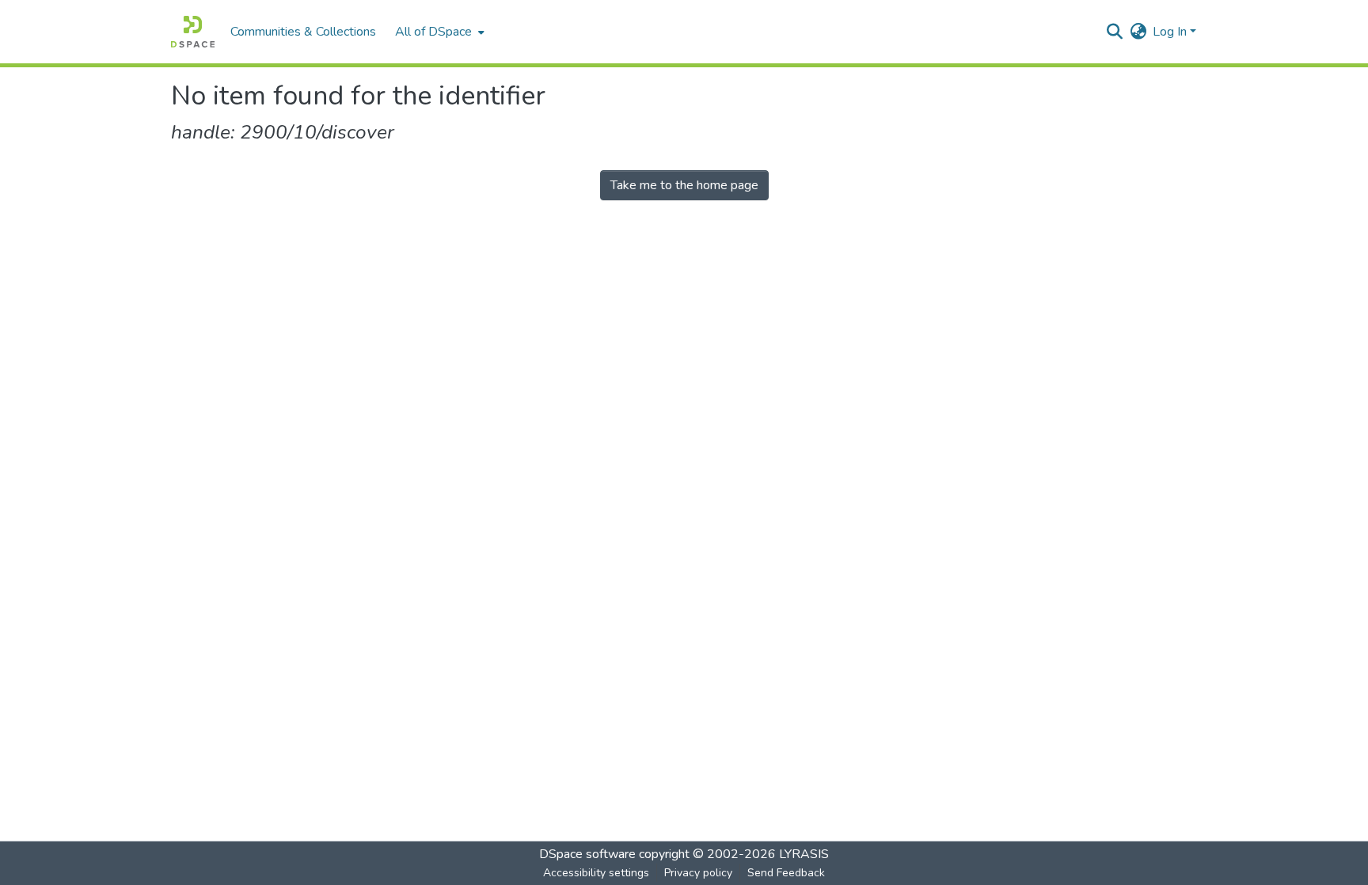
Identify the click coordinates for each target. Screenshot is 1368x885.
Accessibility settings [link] (596, 872)
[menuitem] (438, 31)
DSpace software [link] (587, 854)
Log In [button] (1171, 31)
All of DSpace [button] (433, 31)
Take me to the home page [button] (684, 185)
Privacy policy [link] (698, 872)
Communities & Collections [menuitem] (303, 31)
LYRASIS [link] (804, 854)
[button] (193, 31)
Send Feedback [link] (786, 872)
